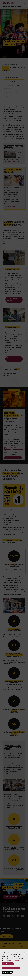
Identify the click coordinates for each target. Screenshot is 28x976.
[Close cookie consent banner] (25, 953)
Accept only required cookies (11, 968)
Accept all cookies (8, 963)
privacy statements (15, 960)
